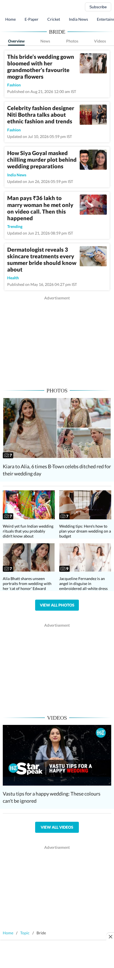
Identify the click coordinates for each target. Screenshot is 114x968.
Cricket (53, 19)
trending (14, 226)
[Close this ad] (110, 936)
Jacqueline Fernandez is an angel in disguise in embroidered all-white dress (83, 583)
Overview (16, 41)
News (45, 41)
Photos (72, 41)
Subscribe (98, 7)
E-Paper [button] (31, 19)
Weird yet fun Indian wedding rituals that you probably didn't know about (28, 531)
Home (10, 19)
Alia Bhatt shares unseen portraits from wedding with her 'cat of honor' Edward (27, 583)
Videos (100, 41)
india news (16, 174)
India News (78, 19)
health (13, 277)
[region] (57, 339)
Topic (25, 932)
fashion (14, 85)
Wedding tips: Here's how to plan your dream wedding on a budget (85, 531)
